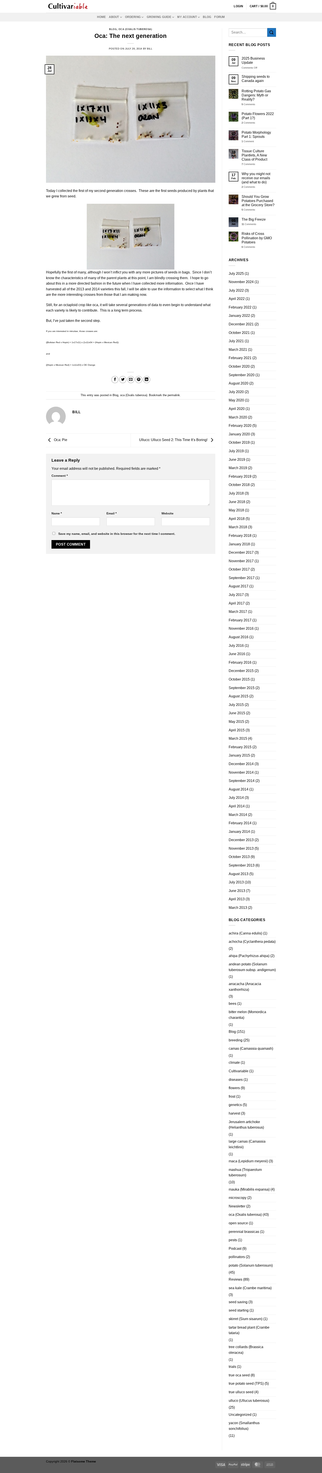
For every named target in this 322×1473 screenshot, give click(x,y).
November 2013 (241, 848)
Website (167, 513)
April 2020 (237, 409)
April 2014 (237, 806)
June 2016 (237, 654)
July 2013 (236, 882)
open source (238, 1223)
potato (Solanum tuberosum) (251, 1265)
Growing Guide (159, 17)
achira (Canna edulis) (245, 933)
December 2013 (241, 840)
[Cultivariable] (68, 6)
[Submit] (271, 32)
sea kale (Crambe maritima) (250, 1288)
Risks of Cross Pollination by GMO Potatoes (257, 238)
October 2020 (239, 366)
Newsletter (237, 1206)
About (114, 17)
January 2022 (239, 315)
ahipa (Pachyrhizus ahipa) (249, 956)
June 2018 (237, 502)
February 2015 (240, 747)
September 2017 (242, 578)
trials (232, 1366)
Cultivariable (238, 1071)
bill (149, 48)
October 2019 (239, 442)
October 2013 (239, 857)
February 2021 (240, 358)
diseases (236, 1079)
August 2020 (238, 383)
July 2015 (236, 705)
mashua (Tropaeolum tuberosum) (245, 1172)
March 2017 (238, 611)
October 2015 (239, 679)
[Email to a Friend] (130, 379)
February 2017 (240, 620)
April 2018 (237, 519)
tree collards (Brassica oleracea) (246, 1349)
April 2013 (237, 899)
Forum (219, 17)
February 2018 (240, 535)
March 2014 (238, 815)
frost (232, 1096)
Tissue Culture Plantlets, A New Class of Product (254, 155)
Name (56, 513)
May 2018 (236, 510)
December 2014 (241, 764)
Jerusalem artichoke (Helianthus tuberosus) (246, 1124)
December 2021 (241, 324)
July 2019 (236, 451)
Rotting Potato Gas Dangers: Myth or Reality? (256, 95)
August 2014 (238, 789)
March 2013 (238, 907)
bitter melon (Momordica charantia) (247, 1014)
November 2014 (241, 772)
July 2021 (236, 341)
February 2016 (240, 662)
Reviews (235, 1279)
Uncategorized (240, 1414)
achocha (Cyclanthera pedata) (252, 941)
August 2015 (238, 696)
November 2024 (241, 282)
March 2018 (238, 527)
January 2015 (239, 755)
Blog (207, 17)
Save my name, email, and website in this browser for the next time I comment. (116, 533)
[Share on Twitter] (122, 379)
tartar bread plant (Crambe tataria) (249, 1330)
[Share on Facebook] (115, 379)
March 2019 (238, 468)
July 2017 (236, 595)
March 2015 (238, 738)
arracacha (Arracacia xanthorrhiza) (245, 986)
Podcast (235, 1248)
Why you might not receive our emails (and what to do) (256, 178)
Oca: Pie (60, 440)
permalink (174, 395)
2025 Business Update (253, 60)
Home (101, 17)
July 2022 (236, 290)
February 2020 (240, 425)
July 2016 (236, 645)
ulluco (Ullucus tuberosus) (249, 1400)
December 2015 (241, 671)
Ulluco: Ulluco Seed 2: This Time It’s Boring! (173, 440)
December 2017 (241, 552)
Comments (248, 104)
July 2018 (236, 493)
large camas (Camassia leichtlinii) (247, 1144)
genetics (235, 1105)
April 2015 (237, 730)
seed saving (238, 1302)
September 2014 (242, 781)
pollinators (237, 1257)
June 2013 (237, 891)
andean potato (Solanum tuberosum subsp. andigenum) (252, 967)
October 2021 (239, 333)
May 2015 (236, 721)
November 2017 (241, 561)
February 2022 (240, 307)
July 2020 (236, 392)
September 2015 (242, 688)
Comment (59, 475)
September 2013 (242, 865)
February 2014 (240, 823)
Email (111, 513)
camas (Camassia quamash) (251, 1048)
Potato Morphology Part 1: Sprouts (256, 134)
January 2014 (239, 831)
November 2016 (241, 628)
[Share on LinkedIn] (146, 379)
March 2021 (238, 349)
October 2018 (239, 485)
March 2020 (238, 417)
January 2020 (239, 434)
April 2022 (237, 299)
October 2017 (239, 569)
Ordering (133, 17)
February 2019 (240, 476)
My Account (187, 17)
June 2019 (237, 459)
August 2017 (238, 586)
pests (233, 1240)
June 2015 (237, 713)
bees (232, 1003)
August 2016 (238, 637)
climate (234, 1062)
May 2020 (236, 400)
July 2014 (236, 797)
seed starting (239, 1310)
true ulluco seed (241, 1392)
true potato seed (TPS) (246, 1383)
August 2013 (238, 874)
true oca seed (239, 1375)
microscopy (237, 1198)
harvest (234, 1113)
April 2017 (237, 603)
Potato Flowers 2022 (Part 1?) (258, 116)
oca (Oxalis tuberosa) (135, 29)
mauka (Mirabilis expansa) (249, 1189)
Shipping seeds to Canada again (256, 79)
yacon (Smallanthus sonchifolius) (244, 1425)
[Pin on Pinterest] (138, 379)
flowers (234, 1088)
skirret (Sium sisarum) (245, 1319)
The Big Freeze (254, 219)
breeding (235, 1040)
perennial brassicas (244, 1232)
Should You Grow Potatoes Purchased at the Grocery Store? (258, 201)
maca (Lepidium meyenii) (248, 1161)
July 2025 (236, 273)
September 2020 (242, 375)
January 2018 (239, 544)
